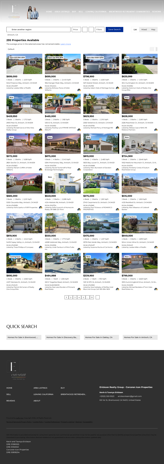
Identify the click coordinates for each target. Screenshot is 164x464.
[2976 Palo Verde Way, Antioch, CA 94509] (101, 223)
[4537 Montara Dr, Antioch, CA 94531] (24, 263)
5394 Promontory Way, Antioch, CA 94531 (62, 163)
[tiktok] (122, 406)
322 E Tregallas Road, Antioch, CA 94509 (61, 282)
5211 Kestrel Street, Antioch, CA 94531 (98, 83)
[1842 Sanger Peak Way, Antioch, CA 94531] (63, 64)
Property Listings (67, 422)
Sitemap (78, 422)
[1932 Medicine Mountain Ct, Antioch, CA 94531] (140, 143)
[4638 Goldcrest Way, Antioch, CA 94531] (63, 223)
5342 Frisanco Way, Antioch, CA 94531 (21, 83)
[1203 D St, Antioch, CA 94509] (63, 104)
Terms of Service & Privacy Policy (19, 422)
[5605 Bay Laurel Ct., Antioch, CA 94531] (101, 143)
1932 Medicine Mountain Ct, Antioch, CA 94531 (141, 163)
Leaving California (96, 11)
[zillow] (112, 406)
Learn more (65, 44)
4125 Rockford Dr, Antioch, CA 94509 (137, 202)
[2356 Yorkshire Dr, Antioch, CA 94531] (101, 104)
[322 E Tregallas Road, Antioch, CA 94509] (63, 263)
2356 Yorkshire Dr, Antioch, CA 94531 (98, 123)
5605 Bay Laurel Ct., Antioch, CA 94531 (99, 163)
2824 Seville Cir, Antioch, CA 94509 (20, 163)
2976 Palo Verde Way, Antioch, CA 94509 (100, 242)
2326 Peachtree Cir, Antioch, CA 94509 (137, 123)
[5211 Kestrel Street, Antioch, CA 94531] (101, 64)
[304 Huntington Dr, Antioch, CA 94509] (140, 64)
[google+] (127, 406)
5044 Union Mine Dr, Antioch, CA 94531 (138, 242)
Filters (99, 29)
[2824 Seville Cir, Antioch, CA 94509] (24, 143)
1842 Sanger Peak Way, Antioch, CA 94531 (62, 83)
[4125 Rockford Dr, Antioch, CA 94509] (140, 183)
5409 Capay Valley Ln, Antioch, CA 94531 (23, 242)
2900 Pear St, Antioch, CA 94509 (19, 123)
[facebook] (101, 406)
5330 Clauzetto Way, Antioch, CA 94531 (22, 202)
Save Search (114, 29)
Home (49, 11)
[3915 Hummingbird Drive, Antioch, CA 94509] (140, 263)
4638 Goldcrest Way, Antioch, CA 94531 (61, 242)
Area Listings (62, 11)
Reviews (156, 11)
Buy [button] (74, 11)
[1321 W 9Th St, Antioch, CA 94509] (101, 263)
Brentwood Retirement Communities (129, 11)
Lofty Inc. (19, 418)
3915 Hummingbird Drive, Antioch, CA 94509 (140, 282)
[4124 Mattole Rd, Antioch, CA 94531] (63, 183)
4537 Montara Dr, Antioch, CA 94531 (20, 282)
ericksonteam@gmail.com (130, 396)
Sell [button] (81, 11)
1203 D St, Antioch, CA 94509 (56, 123)
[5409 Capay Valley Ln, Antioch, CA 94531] (24, 223)
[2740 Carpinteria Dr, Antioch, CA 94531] (101, 183)
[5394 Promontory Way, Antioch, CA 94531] (63, 143)
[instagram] (117, 406)
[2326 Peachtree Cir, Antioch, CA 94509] (140, 104)
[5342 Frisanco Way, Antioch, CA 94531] (24, 64)
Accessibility (88, 422)
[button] (14, 11)
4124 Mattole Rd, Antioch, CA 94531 (59, 202)
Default (11, 49)
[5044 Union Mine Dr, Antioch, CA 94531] (140, 223)
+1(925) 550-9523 (107, 396)
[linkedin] (107, 406)
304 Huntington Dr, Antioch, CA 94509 (138, 83)
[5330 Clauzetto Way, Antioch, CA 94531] (24, 183)
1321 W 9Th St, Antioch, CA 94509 (96, 282)
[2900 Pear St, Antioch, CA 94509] (24, 104)
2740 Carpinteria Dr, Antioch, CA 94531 (99, 202)
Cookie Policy (38, 422)
